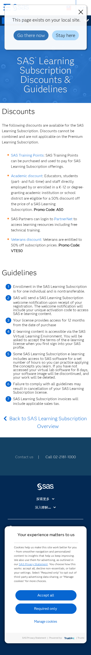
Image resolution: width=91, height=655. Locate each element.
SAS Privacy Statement (33, 564)
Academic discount (26, 176)
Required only (45, 608)
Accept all (45, 595)
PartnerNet (63, 219)
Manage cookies (45, 621)
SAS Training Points (27, 155)
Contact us (24, 457)
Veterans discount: (26, 239)
